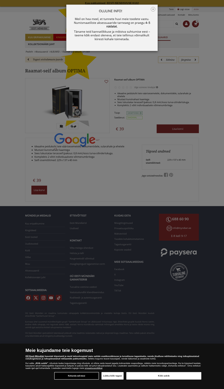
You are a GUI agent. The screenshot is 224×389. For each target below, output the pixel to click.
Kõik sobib (163, 375)
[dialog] (112, 366)
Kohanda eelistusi (76, 376)
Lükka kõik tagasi (112, 375)
